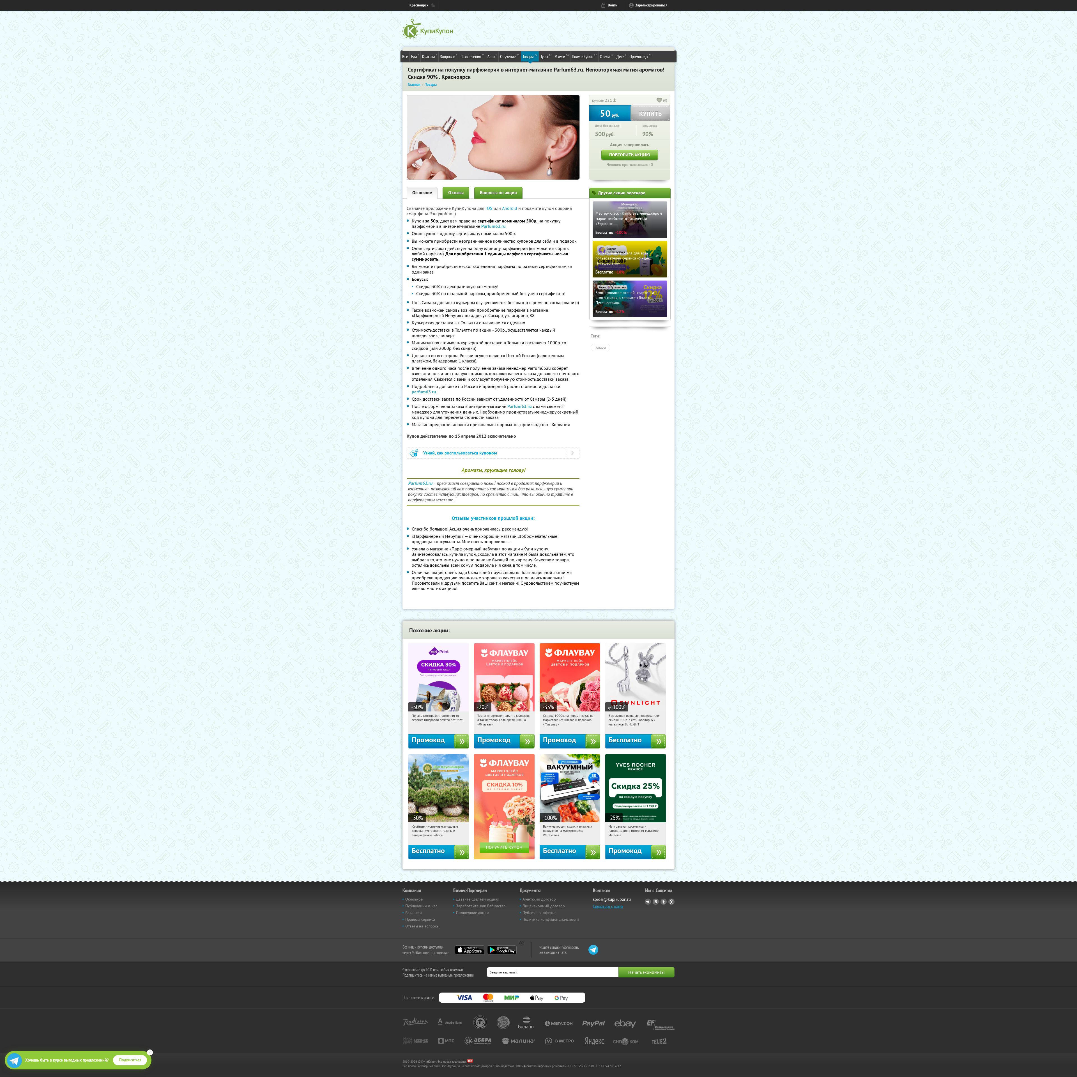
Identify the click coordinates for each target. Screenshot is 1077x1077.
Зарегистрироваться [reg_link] (651, 5)
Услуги (562, 56)
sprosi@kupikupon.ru (612, 899)
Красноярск (418, 5)
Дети (621, 56)
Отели (606, 56)
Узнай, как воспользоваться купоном (460, 453)
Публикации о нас (421, 905)
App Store (469, 949)
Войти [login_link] (612, 5)
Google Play (502, 949)
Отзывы (456, 193)
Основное (422, 193)
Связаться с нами (608, 906)
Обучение (509, 56)
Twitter (664, 902)
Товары (530, 56)
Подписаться (130, 1059)
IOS (489, 208)
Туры (546, 56)
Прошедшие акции (472, 912)
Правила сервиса (420, 919)
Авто (492, 56)
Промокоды (641, 56)
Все (405, 56)
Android (510, 208)
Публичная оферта (539, 912)
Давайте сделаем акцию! (477, 899)
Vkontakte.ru (656, 902)
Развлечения (472, 56)
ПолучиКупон (584, 56)
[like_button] (659, 101)
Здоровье (448, 56)
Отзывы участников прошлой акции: (493, 518)
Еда (415, 56)
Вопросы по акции (498, 193)
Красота (429, 56)
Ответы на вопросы (422, 926)
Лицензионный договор (544, 905)
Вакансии (413, 912)
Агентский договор (539, 899)
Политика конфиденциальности (551, 919)
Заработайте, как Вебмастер (481, 905)
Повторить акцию (629, 155)
